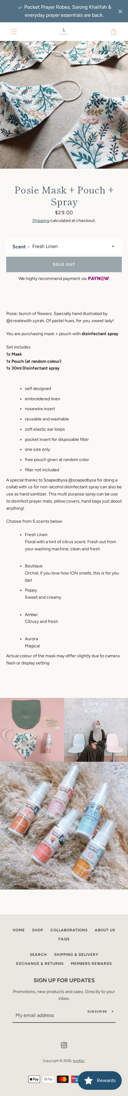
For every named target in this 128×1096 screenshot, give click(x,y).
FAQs (64, 939)
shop (37, 930)
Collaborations (69, 930)
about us (105, 930)
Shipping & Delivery (76, 954)
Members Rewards (91, 963)
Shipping (40, 220)
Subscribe (97, 1011)
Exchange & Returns (40, 963)
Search (38, 954)
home (19, 930)
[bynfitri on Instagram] (64, 1044)
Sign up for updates (64, 980)
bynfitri (79, 1060)
